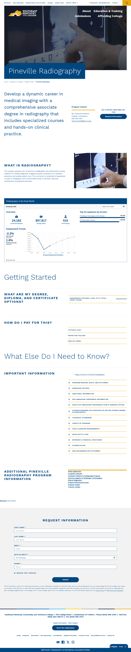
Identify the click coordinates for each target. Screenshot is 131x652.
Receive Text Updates (26, 573)
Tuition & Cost (74, 330)
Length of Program (81, 423)
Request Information (100, 3)
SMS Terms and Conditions (115, 590)
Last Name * (19, 536)
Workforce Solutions (35, 3)
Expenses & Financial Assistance (87, 440)
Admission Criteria (80, 388)
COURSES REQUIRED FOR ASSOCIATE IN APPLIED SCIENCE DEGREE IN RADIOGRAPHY (98, 411)
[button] (119, 646)
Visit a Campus (73, 623)
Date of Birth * (21, 554)
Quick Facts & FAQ (80, 434)
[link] (23, 13)
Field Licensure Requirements (86, 429)
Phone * (17, 563)
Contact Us (110, 635)
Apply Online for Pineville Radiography (89, 374)
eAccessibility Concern (98, 635)
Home (6, 82)
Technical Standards (82, 418)
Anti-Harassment (46, 635)
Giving (50, 3)
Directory (59, 3)
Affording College (110, 16)
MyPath (7, 3)
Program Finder (29, 82)
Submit (65, 580)
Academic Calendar (75, 474)
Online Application (74, 471)
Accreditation (78, 445)
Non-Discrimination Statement (86, 451)
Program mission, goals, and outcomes (90, 382)
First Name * (20, 527)
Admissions (83, 16)
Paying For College (76, 335)
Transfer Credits (74, 487)
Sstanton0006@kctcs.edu (81, 121)
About (86, 11)
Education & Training (108, 11)
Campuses (25, 635)
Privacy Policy (100, 590)
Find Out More (74, 341)
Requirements (121, 298)
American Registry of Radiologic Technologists (85, 478)
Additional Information (83, 394)
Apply (115, 3)
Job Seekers (18, 3)
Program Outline (74, 485)
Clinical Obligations (75, 480)
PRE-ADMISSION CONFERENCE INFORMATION (90, 399)
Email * (17, 545)
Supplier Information (70, 635)
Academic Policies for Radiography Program (84, 476)
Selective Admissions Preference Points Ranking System (98, 405)
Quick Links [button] (71, 2)
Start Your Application (65, 628)
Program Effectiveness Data (78, 482)
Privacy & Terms (84, 635)
